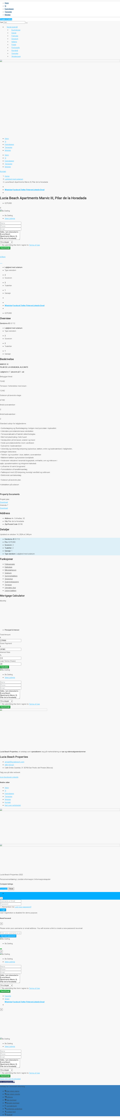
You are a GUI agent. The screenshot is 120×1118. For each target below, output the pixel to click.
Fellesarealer (10, 564)
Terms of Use (34, 245)
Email (42, 190)
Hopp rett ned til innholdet (10, 1079)
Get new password (8, 936)
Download (4, 502)
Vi (5, 6)
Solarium (8, 573)
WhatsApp (8, 190)
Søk (1, 22)
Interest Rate (5, 652)
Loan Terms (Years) (8, 661)
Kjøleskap (8, 567)
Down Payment (6, 643)
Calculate (4, 667)
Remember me (8, 907)
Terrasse (8, 585)
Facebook (17, 190)
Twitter (23, 190)
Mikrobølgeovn (10, 570)
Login (3, 910)
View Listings (10, 218)
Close (11, 889)
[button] (7, 1082)
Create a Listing (6, 19)
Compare (3, 889)
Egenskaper (9, 9)
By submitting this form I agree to (21, 245)
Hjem (7, 3)
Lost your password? (23, 907)
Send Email (5, 248)
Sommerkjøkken (11, 576)
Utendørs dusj (10, 588)
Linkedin (36, 190)
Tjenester (8, 12)
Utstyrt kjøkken (10, 591)
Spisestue (9, 579)
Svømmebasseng (12, 582)
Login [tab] (7, 893)
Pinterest (29, 190)
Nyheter (8, 15)
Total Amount (5, 635)
